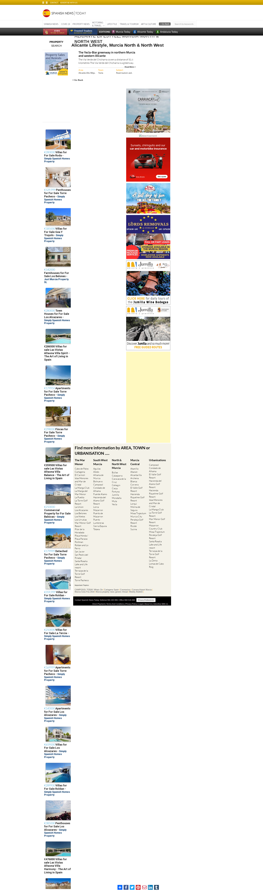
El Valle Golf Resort (136, 489)
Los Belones (80, 513)
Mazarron (98, 510)
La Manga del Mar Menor (81, 493)
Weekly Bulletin (136, 592)
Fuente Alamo (100, 494)
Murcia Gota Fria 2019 (84, 592)
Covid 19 (65, 24)
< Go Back (77, 80)
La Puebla (79, 497)
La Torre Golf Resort (81, 502)
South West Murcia (100, 462)
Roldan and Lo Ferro (81, 547)
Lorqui (133, 503)
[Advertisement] (148, 397)
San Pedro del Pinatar (81, 556)
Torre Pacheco (82, 580)
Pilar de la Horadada (79, 531)
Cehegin (116, 485)
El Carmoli (80, 475)
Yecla (100, 73)
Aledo (96, 471)
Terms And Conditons (115, 604)
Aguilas (96, 468)
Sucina (133, 529)
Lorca (96, 506)
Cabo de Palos (81, 468)
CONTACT (54, 2)
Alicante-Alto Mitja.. (87, 73)
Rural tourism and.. (124, 73)
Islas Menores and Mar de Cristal (81, 481)
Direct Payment (98, 604)
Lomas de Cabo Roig (156, 565)
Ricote (133, 526)
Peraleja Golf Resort (136, 521)
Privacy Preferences (146, 600)
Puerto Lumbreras (98, 521)
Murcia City (136, 516)
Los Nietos (80, 516)
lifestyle (112, 24)
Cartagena (80, 471)
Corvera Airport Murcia (142, 590)
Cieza (114, 488)
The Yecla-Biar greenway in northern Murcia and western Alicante (107, 54)
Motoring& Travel (97, 24)
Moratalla (116, 498)
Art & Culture (148, 24)
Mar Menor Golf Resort (83, 524)
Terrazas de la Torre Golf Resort (81, 574)
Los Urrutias (81, 519)
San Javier (80, 551)
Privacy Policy (131, 604)
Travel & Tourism (129, 24)
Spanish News (51, 24)
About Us (148, 604)
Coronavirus (125, 590)
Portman (79, 542)
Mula (114, 501)
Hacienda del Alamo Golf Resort (99, 500)
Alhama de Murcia (98, 477)
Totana (96, 529)
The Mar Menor (80, 462)
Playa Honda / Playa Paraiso (81, 537)
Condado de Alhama (99, 489)
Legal (140, 604)
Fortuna (115, 491)
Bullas (115, 472)
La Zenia (153, 560)
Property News (81, 24)
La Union (79, 506)
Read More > (130, 67)
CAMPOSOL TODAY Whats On (89, 590)
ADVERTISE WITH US (68, 2)
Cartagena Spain (111, 590)
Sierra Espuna (100, 526)
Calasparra (117, 475)
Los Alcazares (81, 510)
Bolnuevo (98, 481)
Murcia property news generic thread (112, 592)
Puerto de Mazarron (98, 515)
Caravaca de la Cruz (119, 480)
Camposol (98, 484)
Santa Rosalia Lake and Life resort (81, 564)
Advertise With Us (160, 604)
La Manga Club (82, 487)
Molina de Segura (135, 508)
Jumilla (115, 494)
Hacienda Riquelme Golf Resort (137, 497)
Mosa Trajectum (138, 513)
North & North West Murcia (119, 463)
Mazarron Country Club (155, 527)
